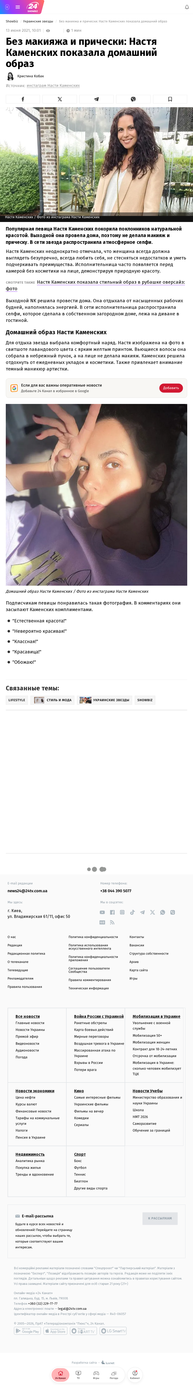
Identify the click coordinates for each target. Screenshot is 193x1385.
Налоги (22, 1131)
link (102, 912)
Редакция (15, 945)
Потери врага (85, 1070)
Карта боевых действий (93, 1030)
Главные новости (30, 1023)
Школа (138, 1110)
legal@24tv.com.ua (72, 1309)
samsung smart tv (113, 1331)
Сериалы (81, 1125)
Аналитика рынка (30, 1161)
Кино (79, 1091)
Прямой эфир (27, 1037)
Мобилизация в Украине (156, 1016)
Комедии (81, 1118)
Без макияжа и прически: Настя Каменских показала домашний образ (113, 21)
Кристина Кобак (30, 76)
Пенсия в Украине (30, 1137)
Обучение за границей (151, 1131)
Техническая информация (89, 988)
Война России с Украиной (99, 1016)
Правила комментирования (90, 980)
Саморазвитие (145, 1124)
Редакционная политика (26, 953)
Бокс (78, 1161)
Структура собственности (148, 953)
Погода (21, 1057)
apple (55, 1331)
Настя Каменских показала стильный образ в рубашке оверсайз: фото (95, 285)
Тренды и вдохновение (35, 1175)
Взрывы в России (88, 1063)
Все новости (28, 1016)
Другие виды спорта (91, 1188)
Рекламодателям (20, 978)
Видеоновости (27, 1043)
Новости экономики (35, 1091)
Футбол (80, 1168)
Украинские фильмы (91, 1104)
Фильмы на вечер (89, 1111)
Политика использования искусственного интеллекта (90, 947)
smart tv (83, 1331)
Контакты (136, 937)
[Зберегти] (170, 99)
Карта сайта (138, 970)
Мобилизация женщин (151, 1042)
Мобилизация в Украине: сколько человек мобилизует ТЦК (157, 1068)
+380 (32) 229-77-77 (43, 1303)
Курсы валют (26, 1104)
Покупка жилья (28, 1168)
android (27, 1331)
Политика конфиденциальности (93, 937)
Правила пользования (25, 987)
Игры (133, 978)
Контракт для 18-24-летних (155, 1049)
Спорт (80, 1154)
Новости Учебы (148, 1091)
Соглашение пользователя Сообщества (89, 970)
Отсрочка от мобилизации (154, 1056)
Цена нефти (25, 1098)
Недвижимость (30, 1154)
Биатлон (81, 1181)
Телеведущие (18, 970)
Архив (134, 962)
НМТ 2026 (140, 1117)
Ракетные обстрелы (90, 1023)
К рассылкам (160, 1219)
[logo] (33, 7)
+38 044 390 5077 (115, 891)
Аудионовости (27, 1050)
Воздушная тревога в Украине (99, 1043)
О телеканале (18, 962)
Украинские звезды (38, 21)
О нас (12, 937)
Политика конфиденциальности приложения (93, 958)
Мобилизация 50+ (147, 1035)
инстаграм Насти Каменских (53, 85)
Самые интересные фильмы (97, 1098)
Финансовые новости (33, 1111)
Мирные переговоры (91, 1037)
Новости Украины (30, 1030)
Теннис (80, 1175)
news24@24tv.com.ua (27, 891)
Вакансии (136, 945)
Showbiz (12, 21)
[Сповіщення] (187, 7)
